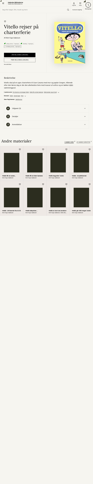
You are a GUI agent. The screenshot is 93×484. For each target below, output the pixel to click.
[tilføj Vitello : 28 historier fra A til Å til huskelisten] (20, 184)
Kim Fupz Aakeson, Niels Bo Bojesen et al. (57, 212)
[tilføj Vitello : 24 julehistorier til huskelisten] (90, 149)
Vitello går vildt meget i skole (81, 211)
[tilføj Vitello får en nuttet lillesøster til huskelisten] (20, 149)
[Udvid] (58, 92)
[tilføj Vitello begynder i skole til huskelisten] (66, 149)
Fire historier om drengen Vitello (21, 92)
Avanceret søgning (77, 10)
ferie (22, 96)
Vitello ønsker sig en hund (50, 92)
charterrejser (17, 96)
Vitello (11, 96)
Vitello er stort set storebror (57, 211)
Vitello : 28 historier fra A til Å (11, 211)
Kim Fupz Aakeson (13, 38)
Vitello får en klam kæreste (36, 92)
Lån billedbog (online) (19, 55)
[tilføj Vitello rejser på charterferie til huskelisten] (5, 21)
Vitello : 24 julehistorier (79, 176)
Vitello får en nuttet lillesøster (8, 176)
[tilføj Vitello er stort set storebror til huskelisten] (66, 184)
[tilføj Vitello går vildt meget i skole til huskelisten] (90, 184)
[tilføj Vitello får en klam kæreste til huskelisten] (43, 149)
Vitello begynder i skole (56, 176)
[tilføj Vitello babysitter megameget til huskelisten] (43, 184)
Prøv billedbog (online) (19, 60)
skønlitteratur (18, 99)
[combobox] (35, 10)
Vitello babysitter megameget (31, 211)
